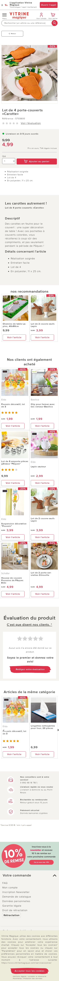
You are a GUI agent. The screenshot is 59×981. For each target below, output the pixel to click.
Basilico (35, 399)
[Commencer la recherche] (55, 23)
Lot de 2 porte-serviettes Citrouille (41, 573)
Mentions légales (19, 976)
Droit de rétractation (14, 910)
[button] (29, 875)
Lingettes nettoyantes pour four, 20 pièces (43, 726)
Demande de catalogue (16, 896)
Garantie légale (11, 905)
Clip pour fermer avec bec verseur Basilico (43, 405)
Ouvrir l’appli (48, 5)
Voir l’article (14, 337)
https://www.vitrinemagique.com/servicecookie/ (26, 963)
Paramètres (17, 978)
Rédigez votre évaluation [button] (30, 669)
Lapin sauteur (38, 466)
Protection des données (32, 978)
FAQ (5, 883)
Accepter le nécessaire (37, 976)
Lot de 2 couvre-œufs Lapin (43, 325)
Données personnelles (16, 901)
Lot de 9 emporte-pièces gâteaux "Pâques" (14, 462)
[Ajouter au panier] (37, 156)
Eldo (3, 399)
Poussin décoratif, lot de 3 (13, 405)
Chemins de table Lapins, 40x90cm (14, 325)
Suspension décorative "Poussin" (13, 524)
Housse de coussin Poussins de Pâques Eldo (12, 580)
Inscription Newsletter (16, 892)
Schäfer (5, 573)
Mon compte (10, 887)
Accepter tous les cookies (30, 970)
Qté (4, 156)
